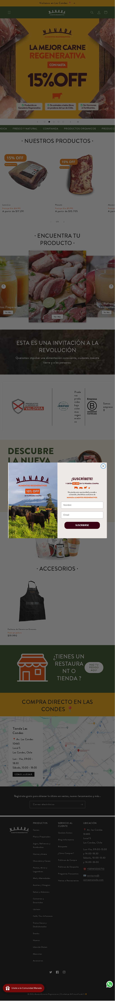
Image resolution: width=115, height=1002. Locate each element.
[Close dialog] (103, 466)
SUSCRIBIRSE (82, 525)
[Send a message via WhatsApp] (109, 984)
